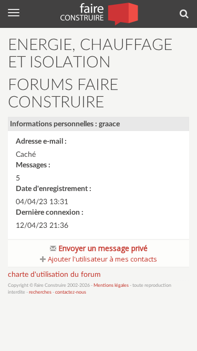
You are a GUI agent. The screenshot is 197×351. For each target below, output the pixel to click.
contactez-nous (70, 292)
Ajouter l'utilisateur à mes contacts (101, 259)
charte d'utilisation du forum (54, 274)
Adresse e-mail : (41, 141)
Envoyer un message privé (102, 248)
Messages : (33, 165)
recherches (40, 292)
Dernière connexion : (50, 212)
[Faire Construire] (98, 13)
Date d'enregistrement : (53, 189)
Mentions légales (111, 285)
